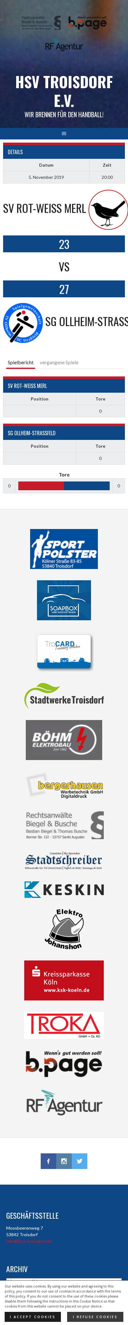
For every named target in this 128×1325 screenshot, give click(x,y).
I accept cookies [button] (33, 1317)
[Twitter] (79, 1161)
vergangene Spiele (59, 362)
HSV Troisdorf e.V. (64, 90)
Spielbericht (21, 362)
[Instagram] (64, 1161)
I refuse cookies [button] (95, 1317)
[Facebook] (48, 1161)
